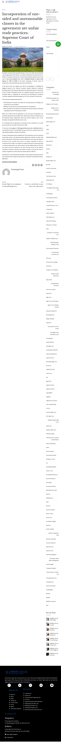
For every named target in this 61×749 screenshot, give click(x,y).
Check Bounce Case (51, 176)
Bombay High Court (51, 160)
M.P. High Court (50, 416)
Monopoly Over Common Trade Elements (52, 438)
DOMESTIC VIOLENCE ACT (53, 233)
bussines (48, 164)
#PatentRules (49, 117)
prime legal (49, 482)
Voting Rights (49, 589)
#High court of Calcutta (52, 104)
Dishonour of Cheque (51, 225)
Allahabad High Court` (51, 137)
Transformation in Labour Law (52, 573)
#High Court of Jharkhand (55, 109)
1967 (47, 125)
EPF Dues (48, 258)
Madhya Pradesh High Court (53, 421)
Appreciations (49, 141)
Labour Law (49, 373)
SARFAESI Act (49, 498)
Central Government (51, 168)
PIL (47, 463)
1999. (47, 129)
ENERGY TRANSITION (52, 238)
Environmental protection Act (55, 253)
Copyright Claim (50, 201)
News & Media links (51, 443)
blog (4, 9)
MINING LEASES (50, 433)
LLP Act (48, 408)
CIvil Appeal (49, 184)
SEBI (47, 502)
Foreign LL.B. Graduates (52, 270)
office (47, 447)
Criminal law (49, 209)
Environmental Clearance (52, 248)
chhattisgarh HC (50, 180)
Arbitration (49, 145)
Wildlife (48, 597)
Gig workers (49, 279)
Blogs (12, 698)
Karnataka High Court (51, 361)
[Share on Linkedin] (39, 165)
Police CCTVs (49, 470)
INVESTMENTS (50, 342)
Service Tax (49, 517)
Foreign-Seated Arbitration (55, 274)
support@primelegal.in (12, 734)
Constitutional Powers (51, 197)
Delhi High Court (50, 217)
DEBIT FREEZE (50, 213)
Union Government (50, 585)
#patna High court (50, 121)
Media (12, 706)
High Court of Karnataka (52, 301)
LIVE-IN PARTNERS (51, 404)
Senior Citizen (49, 513)
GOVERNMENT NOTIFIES (55, 284)
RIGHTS (48, 494)
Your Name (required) (51, 34)
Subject (48, 47)
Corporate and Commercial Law (32, 697)
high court (48, 297)
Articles (48, 149)
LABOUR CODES (50, 369)
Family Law (27, 695)
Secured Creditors (50, 509)
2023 (47, 133)
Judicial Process (50, 357)
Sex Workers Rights (51, 521)
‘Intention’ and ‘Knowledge (55, 93)
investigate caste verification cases (54, 333)
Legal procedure (50, 385)
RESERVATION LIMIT (51, 490)
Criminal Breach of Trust (52, 205)
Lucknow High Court (51, 412)
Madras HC (49, 426)
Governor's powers (51, 289)
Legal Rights (49, 392)
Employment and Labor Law (31, 703)
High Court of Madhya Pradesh (53, 306)
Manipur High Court (51, 430)
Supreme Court (49, 546)
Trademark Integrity (51, 568)
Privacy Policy (14, 702)
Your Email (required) (51, 40)
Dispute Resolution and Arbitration (33, 701)
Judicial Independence (51, 354)
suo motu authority (51, 543)
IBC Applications (50, 314)
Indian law (48, 322)
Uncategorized (49, 582)
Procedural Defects (51, 486)
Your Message (49, 53)
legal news (48, 381)
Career (12, 704)
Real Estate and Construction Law (33, 709)
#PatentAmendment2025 (52, 114)
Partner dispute (50, 451)
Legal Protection (50, 389)
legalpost (48, 396)
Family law (48, 266)
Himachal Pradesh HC (51, 311)
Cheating (48, 172)
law (47, 377)
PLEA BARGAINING (51, 467)
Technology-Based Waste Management (54, 559)
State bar (48, 525)
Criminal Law (28, 693)
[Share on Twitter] (36, 165)
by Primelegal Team (20, 46)
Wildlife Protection (51, 601)
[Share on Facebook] (33, 165)
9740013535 (9, 737)
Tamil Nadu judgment (51, 554)
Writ (47, 605)
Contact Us (13, 700)
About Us (13, 694)
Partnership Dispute (51, 455)
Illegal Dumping (50, 318)
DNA (47, 228)
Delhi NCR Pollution (51, 221)
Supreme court (49, 550)
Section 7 (48, 505)
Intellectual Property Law (31, 707)
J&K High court (50, 346)
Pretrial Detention (50, 478)
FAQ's (12, 696)
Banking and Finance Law (31, 705)
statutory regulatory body (53, 534)
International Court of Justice (53, 327)
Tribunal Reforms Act (51, 578)
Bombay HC (49, 156)
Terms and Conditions (16, 708)
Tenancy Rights (50, 564)
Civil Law (27, 699)
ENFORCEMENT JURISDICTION (54, 243)
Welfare (48, 593)
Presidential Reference (52, 474)
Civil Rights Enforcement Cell (52, 189)
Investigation (49, 338)
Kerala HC (48, 365)
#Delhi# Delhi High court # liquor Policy (52, 99)
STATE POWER (50, 529)
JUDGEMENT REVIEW (52, 350)
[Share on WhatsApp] (41, 165)
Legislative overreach (51, 400)
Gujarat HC (49, 293)
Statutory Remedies (51, 539)
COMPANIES (49, 193)
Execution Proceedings (52, 262)
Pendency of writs (50, 459)
